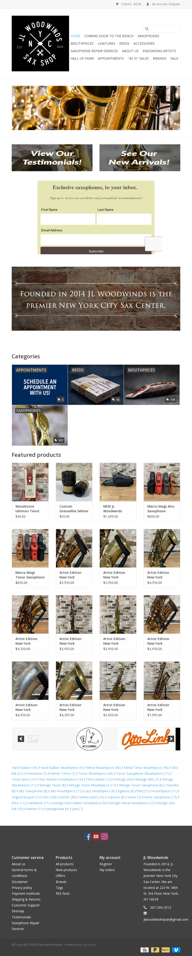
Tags (59, 887)
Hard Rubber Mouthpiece (62, 767)
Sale (174, 58)
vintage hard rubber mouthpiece (79, 803)
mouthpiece (164, 791)
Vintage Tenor (53, 785)
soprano (116, 797)
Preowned (36, 773)
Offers (60, 875)
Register (106, 864)
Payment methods (26, 893)
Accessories (144, 43)
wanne (34, 809)
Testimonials (21, 917)
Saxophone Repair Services (94, 51)
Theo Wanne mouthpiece (60, 779)
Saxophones (148, 36)
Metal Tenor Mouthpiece (146, 767)
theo (19, 803)
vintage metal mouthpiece (131, 803)
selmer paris (91, 797)
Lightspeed (88, 945)
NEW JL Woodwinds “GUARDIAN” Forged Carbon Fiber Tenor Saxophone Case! (117, 508)
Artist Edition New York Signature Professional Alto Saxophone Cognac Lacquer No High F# (73, 575)
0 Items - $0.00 (131, 4)
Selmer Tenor (62, 773)
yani (77, 809)
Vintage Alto (147, 779)
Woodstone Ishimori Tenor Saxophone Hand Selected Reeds (29, 508)
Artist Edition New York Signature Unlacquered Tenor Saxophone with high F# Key (74, 707)
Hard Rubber (24, 767)
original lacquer (26, 797)
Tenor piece (23, 779)
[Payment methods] (144, 950)
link (143, 791)
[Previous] (21, 739)
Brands (159, 58)
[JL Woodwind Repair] (40, 43)
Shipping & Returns (26, 899)
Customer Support (26, 905)
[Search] (147, 29)
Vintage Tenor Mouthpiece (92, 785)
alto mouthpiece (66, 791)
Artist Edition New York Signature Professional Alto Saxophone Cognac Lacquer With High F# (161, 641)
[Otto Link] (96, 739)
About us (18, 864)
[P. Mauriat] (152, 739)
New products (66, 870)
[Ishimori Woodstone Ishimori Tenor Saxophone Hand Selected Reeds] (30, 482)
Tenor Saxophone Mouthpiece (142, 773)
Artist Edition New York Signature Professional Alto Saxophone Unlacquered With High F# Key (118, 707)
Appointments (111, 58)
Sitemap (18, 911)
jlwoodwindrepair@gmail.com (166, 919)
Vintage (124, 779)
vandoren (39, 803)
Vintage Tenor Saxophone (141, 785)
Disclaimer (20, 882)
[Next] (171, 739)
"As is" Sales (138, 58)
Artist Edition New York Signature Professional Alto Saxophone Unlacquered (117, 575)
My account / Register (165, 4)
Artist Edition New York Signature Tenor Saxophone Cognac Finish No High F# (29, 641)
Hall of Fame (82, 58)
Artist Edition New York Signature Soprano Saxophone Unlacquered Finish (114, 641)
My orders (107, 870)
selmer (67, 797)
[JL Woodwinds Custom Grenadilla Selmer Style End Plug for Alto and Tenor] (74, 482)
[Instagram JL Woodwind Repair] (104, 836)
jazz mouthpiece (100, 791)
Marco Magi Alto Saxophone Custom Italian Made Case (160, 508)
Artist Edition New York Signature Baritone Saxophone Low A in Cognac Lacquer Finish (161, 707)
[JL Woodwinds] (40, 739)
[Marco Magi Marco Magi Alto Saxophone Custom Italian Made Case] (162, 482)
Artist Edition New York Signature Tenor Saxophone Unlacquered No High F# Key (160, 575)
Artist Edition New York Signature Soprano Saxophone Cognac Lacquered (70, 641)
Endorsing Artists (159, 51)
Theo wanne (99, 779)
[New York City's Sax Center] (96, 108)
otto (49, 797)
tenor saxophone (160, 797)
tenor (134, 797)
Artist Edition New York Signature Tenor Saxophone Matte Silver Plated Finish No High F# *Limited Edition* (29, 707)
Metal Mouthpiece (103, 767)
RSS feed (62, 893)
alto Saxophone (33, 791)
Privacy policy (22, 887)
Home (75, 36)
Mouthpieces (82, 43)
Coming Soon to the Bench (108, 36)
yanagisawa (57, 809)
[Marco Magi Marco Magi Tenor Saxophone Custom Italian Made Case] (30, 548)
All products (65, 864)
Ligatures (106, 43)
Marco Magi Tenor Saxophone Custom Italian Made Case (29, 575)
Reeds (124, 43)
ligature (126, 791)
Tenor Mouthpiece (95, 773)
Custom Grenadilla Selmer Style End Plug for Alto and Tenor (74, 508)
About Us (130, 51)
